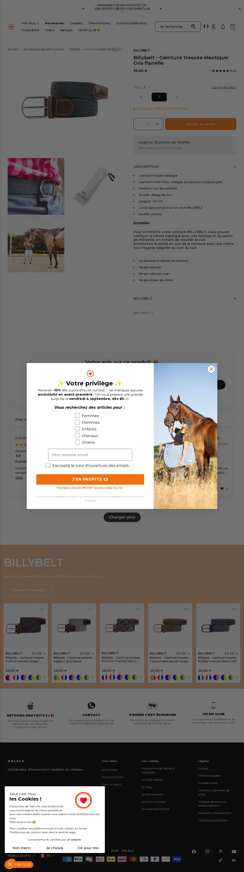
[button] (10, 864)
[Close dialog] (211, 369)
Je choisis (54, 848)
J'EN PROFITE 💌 (90, 479)
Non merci (21, 848)
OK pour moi (88, 848)
